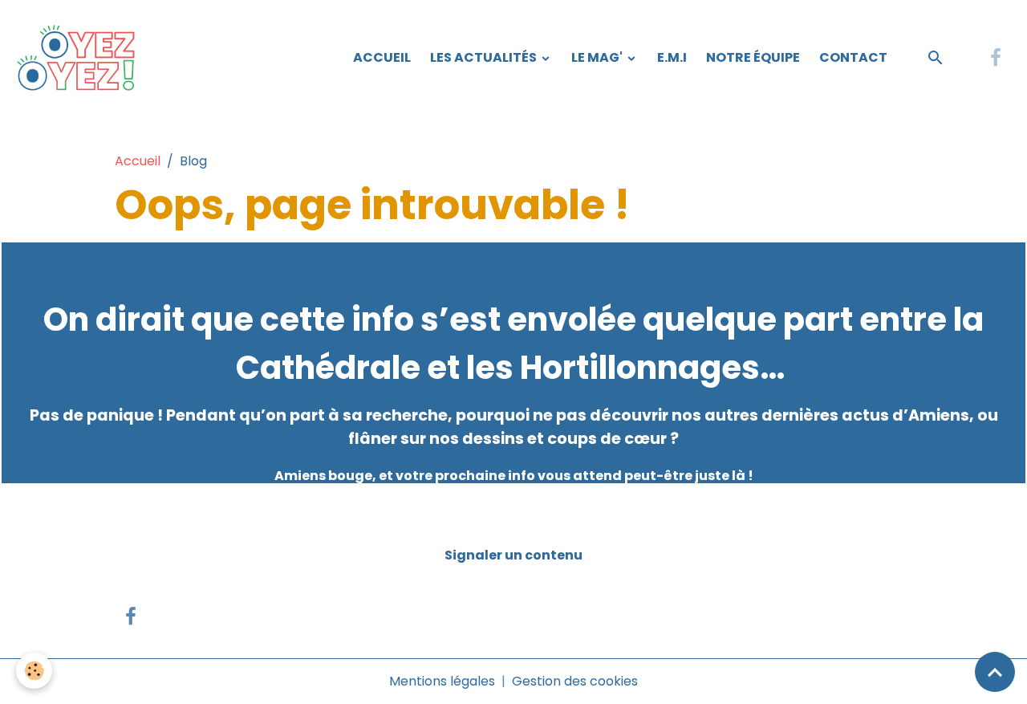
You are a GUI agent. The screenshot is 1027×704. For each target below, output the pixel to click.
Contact (853, 57)
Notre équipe (753, 57)
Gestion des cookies (575, 681)
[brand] (80, 57)
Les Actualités (484, 57)
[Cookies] (34, 671)
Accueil (382, 57)
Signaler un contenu (513, 555)
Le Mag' (598, 57)
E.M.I (672, 57)
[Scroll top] (995, 672)
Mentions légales (442, 681)
